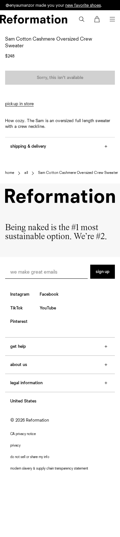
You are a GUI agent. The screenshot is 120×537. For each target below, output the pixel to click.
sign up (102, 271)
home (9, 173)
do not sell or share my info (29, 457)
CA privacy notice (23, 434)
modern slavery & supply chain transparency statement (49, 468)
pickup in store (19, 104)
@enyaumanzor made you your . (53, 9)
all (26, 173)
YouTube (48, 308)
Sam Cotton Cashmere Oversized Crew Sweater (78, 173)
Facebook (49, 294)
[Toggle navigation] (112, 19)
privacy (15, 445)
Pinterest (19, 321)
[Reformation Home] (33, 19)
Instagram (19, 294)
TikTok (16, 308)
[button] (81, 19)
